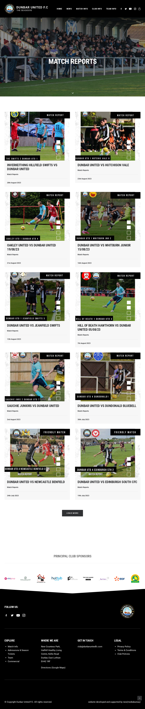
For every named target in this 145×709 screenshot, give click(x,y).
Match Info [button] (82, 9)
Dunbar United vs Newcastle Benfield (36, 482)
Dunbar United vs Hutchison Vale (103, 165)
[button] (121, 9)
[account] (139, 9)
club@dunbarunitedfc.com (90, 646)
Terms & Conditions (126, 650)
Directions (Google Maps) (53, 667)
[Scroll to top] (139, 698)
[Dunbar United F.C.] (26, 9)
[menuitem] (59, 9)
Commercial (13, 661)
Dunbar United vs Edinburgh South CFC (107, 482)
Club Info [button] (97, 9)
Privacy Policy (124, 646)
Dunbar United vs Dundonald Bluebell (107, 406)
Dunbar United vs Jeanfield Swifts (33, 325)
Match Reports (12, 174)
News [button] (69, 9)
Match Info (13, 646)
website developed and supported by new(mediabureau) (114, 702)
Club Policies (123, 654)
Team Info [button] (111, 9)
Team (10, 657)
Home (59, 9)
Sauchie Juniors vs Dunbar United (33, 406)
